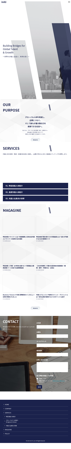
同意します (42, 379)
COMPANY (8, 409)
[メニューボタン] (69, 2)
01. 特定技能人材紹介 (14, 185)
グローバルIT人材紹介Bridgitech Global (12, 421)
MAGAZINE (8, 430)
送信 (39, 387)
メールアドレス (42, 341)
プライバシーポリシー (59, 381)
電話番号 (40, 350)
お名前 (39, 323)
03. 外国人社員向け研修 (15, 198)
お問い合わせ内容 (43, 360)
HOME (7, 404)
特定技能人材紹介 (11, 416)
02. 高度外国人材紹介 (14, 192)
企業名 (39, 332)
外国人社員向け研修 (11, 426)
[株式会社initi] (3, 2)
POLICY (7, 434)
